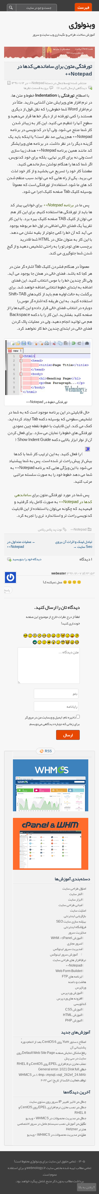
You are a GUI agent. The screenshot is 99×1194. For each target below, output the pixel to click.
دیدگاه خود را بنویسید (26, 559)
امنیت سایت (78, 910)
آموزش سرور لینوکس (64, 954)
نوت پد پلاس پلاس (50, 529)
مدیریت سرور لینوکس (67, 949)
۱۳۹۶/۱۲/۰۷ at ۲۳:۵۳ (81, 573)
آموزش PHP (73, 1020)
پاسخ (7, 590)
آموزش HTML (72, 1015)
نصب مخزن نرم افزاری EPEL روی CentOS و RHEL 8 (51, 1063)
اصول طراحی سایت (74, 888)
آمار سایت (75, 894)
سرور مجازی (74, 943)
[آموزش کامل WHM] (50, 844)
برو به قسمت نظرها (36, 88)
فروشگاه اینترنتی (75, 927)
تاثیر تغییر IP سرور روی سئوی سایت (52, 1101)
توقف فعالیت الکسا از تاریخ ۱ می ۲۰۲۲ (63, 1080)
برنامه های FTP (72, 976)
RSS (48, 751)
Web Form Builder (69, 971)
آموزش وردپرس (71, 993)
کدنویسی (80, 1004)
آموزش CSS (73, 1009)
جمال (83, 1101)
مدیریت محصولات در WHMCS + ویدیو (51, 1118)
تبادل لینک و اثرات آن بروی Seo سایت (73, 544)
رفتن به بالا (85, 1187)
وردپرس (80, 987)
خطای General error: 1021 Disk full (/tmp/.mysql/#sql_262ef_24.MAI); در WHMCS (52, 1072)
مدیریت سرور (77, 932)
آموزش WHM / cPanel (66, 938)
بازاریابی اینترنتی (75, 916)
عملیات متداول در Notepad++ (21, 544)
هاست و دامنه (77, 982)
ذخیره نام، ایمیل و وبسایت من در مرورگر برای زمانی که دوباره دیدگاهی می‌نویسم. (52, 720)
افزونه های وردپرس (69, 998)
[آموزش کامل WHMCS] (50, 785)
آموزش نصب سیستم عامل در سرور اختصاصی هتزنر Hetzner (51, 1126)
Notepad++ (78, 529)
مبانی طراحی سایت (70, 905)
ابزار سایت (75, 899)
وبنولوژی (82, 24)
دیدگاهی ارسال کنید (73, 88)
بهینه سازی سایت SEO (71, 921)
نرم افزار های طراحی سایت (69, 960)
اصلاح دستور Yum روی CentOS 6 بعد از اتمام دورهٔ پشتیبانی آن (53, 1044)
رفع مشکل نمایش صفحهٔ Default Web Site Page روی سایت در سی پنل (51, 1055)
